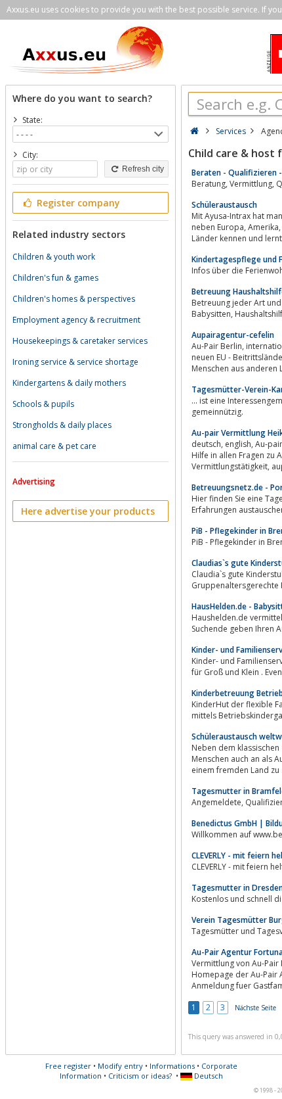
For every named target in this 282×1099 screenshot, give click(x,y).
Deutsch (207, 1076)
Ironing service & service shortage (75, 361)
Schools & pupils (43, 403)
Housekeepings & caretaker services (80, 340)
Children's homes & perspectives (73, 298)
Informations (172, 1066)
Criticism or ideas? (140, 1076)
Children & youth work (53, 256)
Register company (77, 203)
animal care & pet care (54, 446)
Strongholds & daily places (61, 425)
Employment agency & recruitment (76, 319)
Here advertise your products (88, 511)
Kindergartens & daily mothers (69, 382)
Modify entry (120, 1066)
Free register (68, 1066)
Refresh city (142, 169)
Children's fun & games (55, 277)
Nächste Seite (255, 1007)
